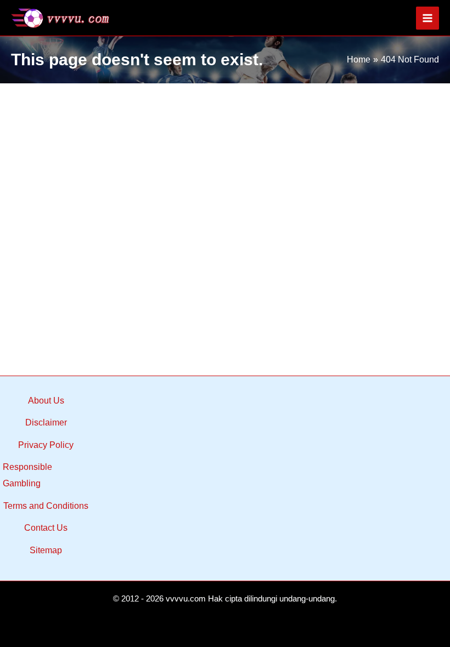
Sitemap (46, 550)
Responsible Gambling (27, 475)
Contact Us (46, 527)
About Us (46, 400)
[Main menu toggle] (427, 18)
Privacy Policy (46, 445)
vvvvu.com (186, 598)
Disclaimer (46, 422)
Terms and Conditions (45, 505)
